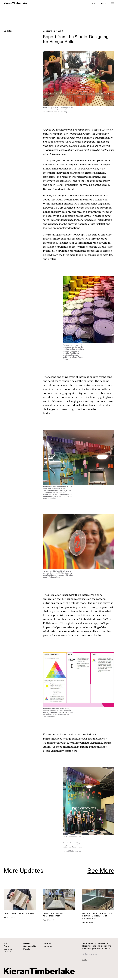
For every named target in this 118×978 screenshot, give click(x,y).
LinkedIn (47, 943)
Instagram (48, 946)
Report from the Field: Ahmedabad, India (53, 914)
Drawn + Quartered (54, 188)
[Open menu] (112, 3)
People (26, 949)
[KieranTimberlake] (15, 3)
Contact (8, 951)
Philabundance (56, 153)
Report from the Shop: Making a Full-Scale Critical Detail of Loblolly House (97, 916)
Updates (8, 30)
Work (94, 3)
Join (84, 959)
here (74, 750)
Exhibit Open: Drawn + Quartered (19, 913)
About (103, 3)
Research (27, 943)
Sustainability (29, 946)
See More (100, 870)
